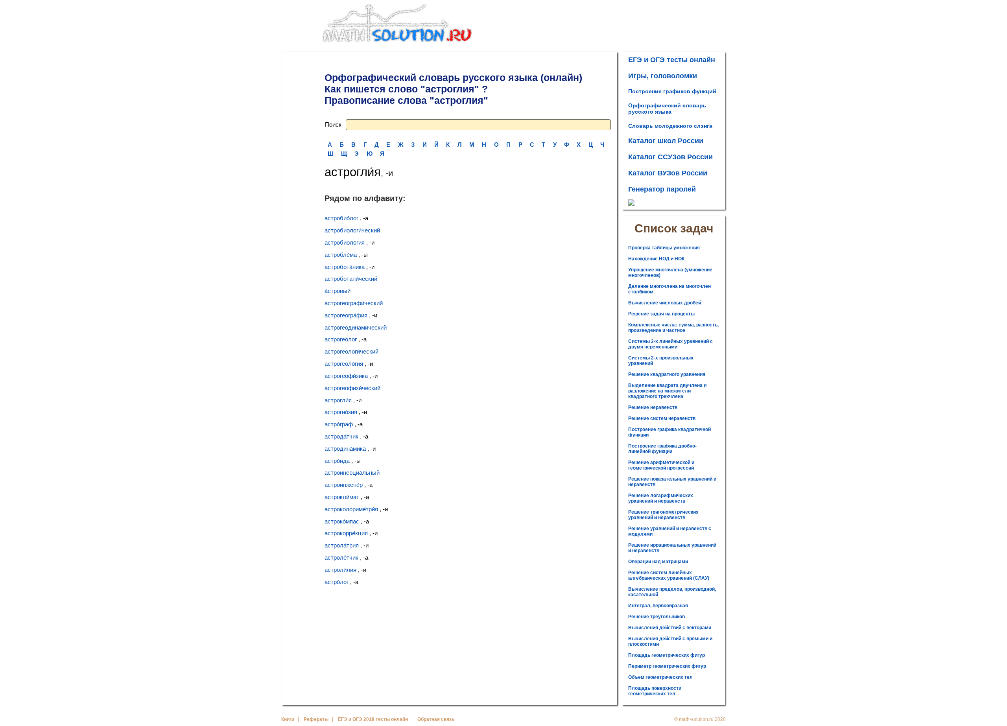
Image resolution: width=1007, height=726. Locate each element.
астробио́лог (341, 218)
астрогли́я (338, 400)
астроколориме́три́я (351, 509)
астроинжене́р (344, 484)
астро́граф (339, 424)
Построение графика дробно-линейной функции (662, 448)
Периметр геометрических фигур (667, 666)
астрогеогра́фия (346, 315)
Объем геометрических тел (660, 677)
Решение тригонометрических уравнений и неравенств (663, 514)
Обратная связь (435, 719)
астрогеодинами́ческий (356, 327)
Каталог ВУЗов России (667, 173)
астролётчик (341, 557)
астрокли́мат (342, 497)
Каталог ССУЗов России (670, 157)
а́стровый (337, 290)
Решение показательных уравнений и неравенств (672, 481)
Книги (287, 719)
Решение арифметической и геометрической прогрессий (661, 465)
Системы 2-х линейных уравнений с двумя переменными (670, 344)
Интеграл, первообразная (658, 605)
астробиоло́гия (345, 242)
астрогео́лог (341, 339)
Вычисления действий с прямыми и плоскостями (670, 641)
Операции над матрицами (658, 561)
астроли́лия (340, 569)
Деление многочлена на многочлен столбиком (669, 289)
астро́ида (337, 460)
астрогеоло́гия (344, 363)
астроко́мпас (342, 521)
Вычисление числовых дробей (664, 303)
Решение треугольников (656, 616)
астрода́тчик (341, 436)
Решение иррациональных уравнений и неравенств (672, 547)
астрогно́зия (341, 412)
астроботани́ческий (351, 278)
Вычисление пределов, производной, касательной (672, 591)
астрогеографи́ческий (354, 303)
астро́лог (337, 582)
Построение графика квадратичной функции (669, 432)
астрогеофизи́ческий (352, 388)
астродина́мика (345, 448)
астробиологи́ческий (352, 230)
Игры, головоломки (662, 76)
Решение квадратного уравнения (666, 374)
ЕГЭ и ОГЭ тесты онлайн (671, 60)
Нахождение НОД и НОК (656, 259)
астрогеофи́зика (346, 375)
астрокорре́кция (346, 533)
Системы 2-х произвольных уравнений (660, 360)
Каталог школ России (665, 141)
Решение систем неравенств (661, 418)
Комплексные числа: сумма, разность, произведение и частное (673, 327)
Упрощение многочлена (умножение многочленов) (670, 272)
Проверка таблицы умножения (664, 248)
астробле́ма (341, 254)
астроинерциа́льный (352, 472)
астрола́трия (342, 545)
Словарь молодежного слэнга (670, 126)
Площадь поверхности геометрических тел (654, 691)
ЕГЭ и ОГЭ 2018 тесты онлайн (373, 719)
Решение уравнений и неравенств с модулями (669, 531)
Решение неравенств (652, 407)
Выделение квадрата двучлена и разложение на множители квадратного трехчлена (667, 391)
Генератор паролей (662, 189)
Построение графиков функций (672, 91)
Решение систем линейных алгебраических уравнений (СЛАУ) (668, 575)
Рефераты (316, 719)
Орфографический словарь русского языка (667, 108)
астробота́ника (345, 266)
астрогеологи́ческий (351, 351)
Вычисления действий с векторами (669, 627)
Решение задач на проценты (661, 314)
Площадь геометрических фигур (666, 655)
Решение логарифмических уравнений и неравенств (660, 498)
